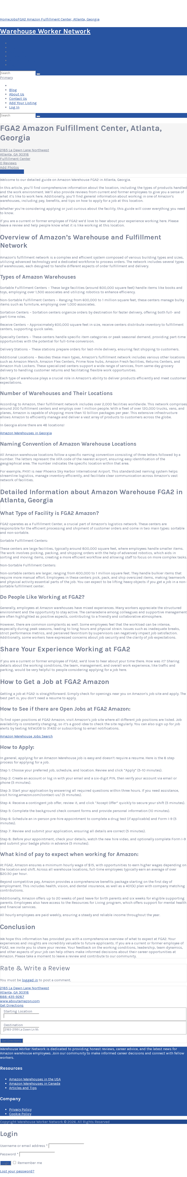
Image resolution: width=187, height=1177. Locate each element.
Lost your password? (17, 1171)
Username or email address (24, 1146)
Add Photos (9, 167)
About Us (16, 52)
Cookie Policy (20, 1114)
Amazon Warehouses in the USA (35, 1079)
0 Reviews (8, 163)
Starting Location (18, 1011)
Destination (13, 1025)
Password (9, 1154)
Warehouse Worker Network (45, 31)
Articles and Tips (23, 1088)
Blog (13, 47)
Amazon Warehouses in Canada (34, 1083)
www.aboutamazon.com (20, 1001)
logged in (30, 980)
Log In (14, 65)
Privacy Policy (20, 1109)
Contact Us (18, 56)
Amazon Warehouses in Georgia (26, 433)
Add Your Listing (23, 60)
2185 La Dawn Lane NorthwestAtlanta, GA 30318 (24, 152)
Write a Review (12, 172)
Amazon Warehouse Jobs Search (26, 736)
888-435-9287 (12, 997)
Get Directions (11, 1005)
